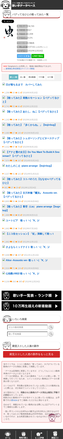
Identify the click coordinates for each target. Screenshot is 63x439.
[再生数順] (16, 69)
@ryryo (14, 400)
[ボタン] (50, 326)
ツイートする (24, 56)
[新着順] (9, 69)
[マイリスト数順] (27, 69)
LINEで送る (37, 56)
